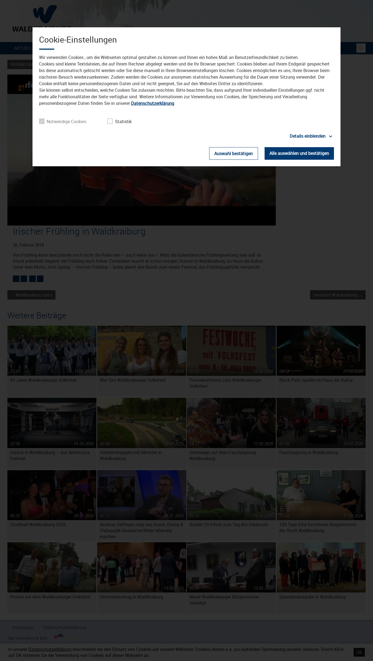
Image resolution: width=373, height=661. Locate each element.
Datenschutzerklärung (152, 103)
